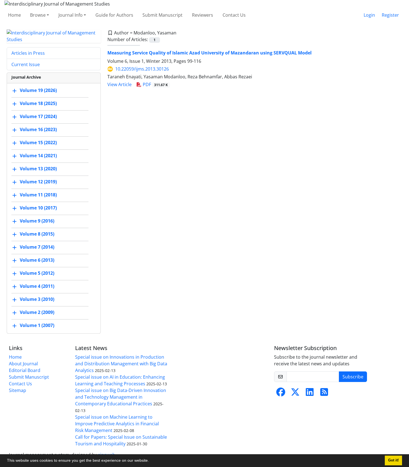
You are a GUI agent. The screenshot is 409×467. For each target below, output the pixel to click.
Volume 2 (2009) (37, 312)
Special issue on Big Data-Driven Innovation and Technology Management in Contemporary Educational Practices (120, 397)
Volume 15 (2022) (38, 142)
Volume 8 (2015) (37, 234)
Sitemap (17, 390)
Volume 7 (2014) (37, 247)
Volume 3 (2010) (37, 299)
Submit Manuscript (162, 15)
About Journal (23, 364)
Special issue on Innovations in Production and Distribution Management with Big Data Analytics (121, 363)
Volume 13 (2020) (38, 169)
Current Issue (25, 64)
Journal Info (70, 15)
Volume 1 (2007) (37, 325)
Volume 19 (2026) (38, 90)
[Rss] (324, 394)
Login (369, 15)
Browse (38, 15)
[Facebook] (280, 394)
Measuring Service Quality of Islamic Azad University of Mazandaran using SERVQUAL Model (209, 53)
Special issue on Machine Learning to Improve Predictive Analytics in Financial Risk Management (117, 423)
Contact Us (234, 15)
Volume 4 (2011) (37, 286)
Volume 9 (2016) (37, 221)
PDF (155, 84)
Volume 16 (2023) (38, 129)
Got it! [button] (393, 460)
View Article (119, 84)
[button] (151, 461)
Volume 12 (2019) (38, 182)
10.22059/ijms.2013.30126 (142, 69)
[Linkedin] (309, 394)
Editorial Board (24, 370)
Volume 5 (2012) (37, 273)
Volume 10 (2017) (38, 208)
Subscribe (353, 377)
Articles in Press (28, 53)
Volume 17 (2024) (38, 116)
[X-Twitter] (295, 394)
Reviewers (202, 15)
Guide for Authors (114, 15)
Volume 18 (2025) (38, 103)
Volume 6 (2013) (37, 260)
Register (390, 15)
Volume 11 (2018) (38, 195)
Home (14, 15)
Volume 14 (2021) (38, 156)
